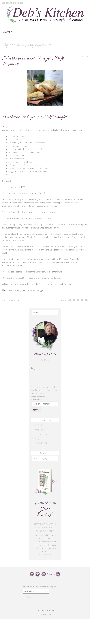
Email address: (37, 399)
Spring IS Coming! (39, 443)
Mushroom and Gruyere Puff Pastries (33, 61)
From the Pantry (38, 430)
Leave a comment (11, 300)
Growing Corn (37, 438)
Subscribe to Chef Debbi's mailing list (39, 587)
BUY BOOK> (45, 554)
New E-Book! (37, 425)
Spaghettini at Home (40, 434)
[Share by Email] (86, 300)
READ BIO (45, 360)
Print (4, 127)
